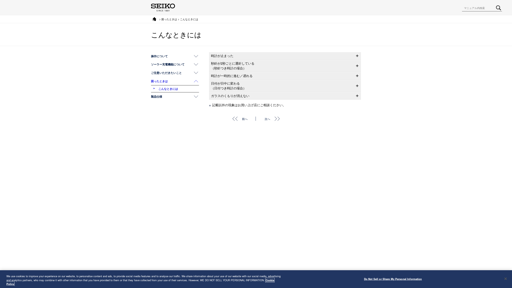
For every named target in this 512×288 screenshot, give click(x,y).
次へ (267, 119)
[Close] (505, 278)
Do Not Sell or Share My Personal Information (393, 279)
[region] (256, 279)
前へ (245, 119)
